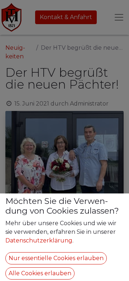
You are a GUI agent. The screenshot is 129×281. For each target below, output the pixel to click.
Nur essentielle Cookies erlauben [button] (56, 258)
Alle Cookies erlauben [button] (40, 273)
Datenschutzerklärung (38, 240)
